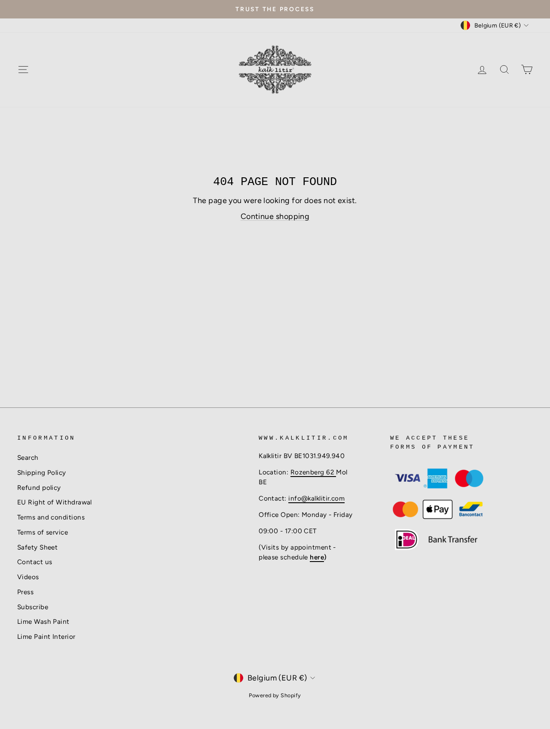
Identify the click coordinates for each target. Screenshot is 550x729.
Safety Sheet (37, 547)
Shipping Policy (41, 472)
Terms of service (42, 532)
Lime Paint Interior (46, 636)
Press (25, 592)
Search (28, 457)
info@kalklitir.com (316, 498)
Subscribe (32, 607)
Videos (28, 577)
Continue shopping (275, 216)
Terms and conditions (51, 517)
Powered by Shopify (275, 695)
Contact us (34, 562)
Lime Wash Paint (43, 621)
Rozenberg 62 (313, 472)
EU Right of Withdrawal (54, 502)
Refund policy (39, 487)
